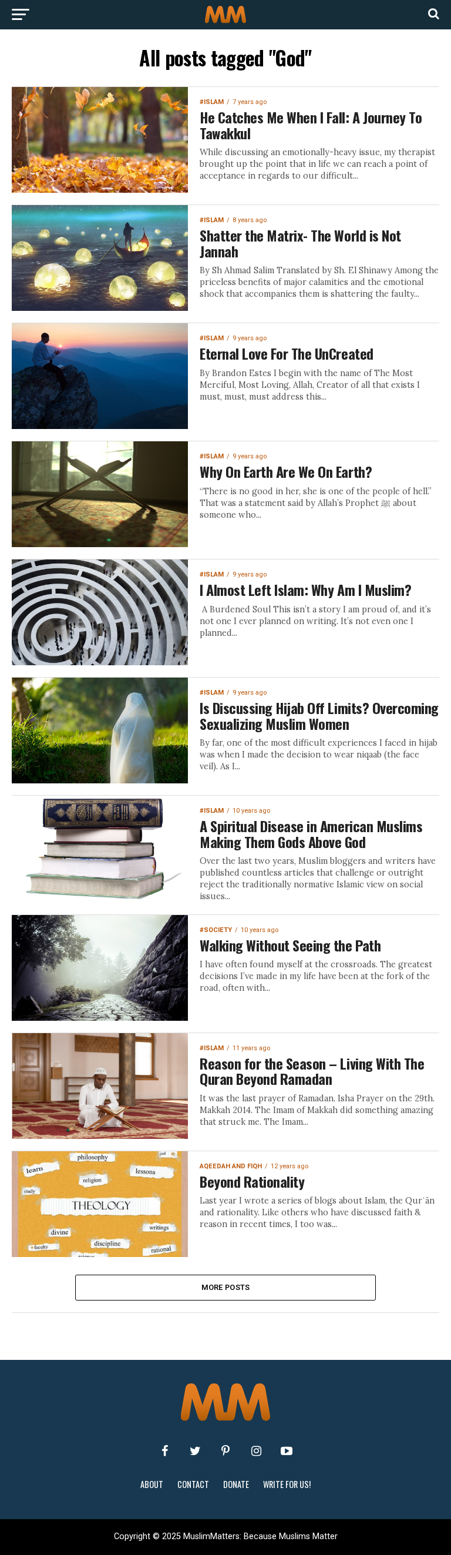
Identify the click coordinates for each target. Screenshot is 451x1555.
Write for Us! (287, 1484)
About (151, 1484)
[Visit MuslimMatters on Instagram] (256, 1451)
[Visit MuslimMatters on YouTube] (286, 1451)
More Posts (225, 1287)
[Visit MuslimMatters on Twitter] (195, 1451)
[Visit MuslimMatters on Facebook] (164, 1451)
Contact (193, 1484)
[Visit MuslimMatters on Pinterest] (225, 1451)
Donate (236, 1484)
